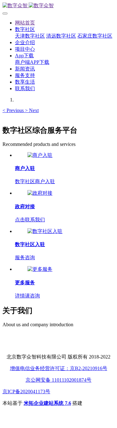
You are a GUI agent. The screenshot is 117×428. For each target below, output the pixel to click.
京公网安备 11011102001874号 (58, 380)
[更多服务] (39, 269)
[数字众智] (58, 6)
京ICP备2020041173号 (26, 391)
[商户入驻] (39, 155)
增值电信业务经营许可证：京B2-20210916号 (58, 368)
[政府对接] (39, 193)
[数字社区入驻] (44, 231)
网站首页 (25, 22)
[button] (13, 110)
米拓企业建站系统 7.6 (47, 403)
